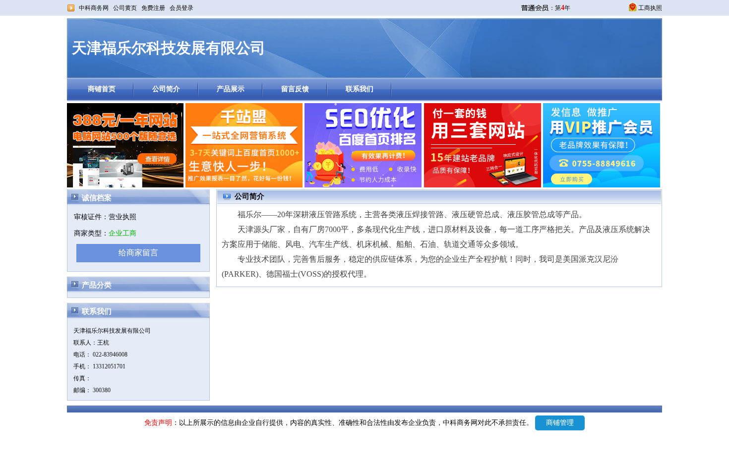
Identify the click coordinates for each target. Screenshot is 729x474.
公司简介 (166, 89)
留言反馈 (295, 89)
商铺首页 (102, 89)
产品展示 (230, 89)
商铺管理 (560, 422)
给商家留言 (138, 252)
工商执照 (650, 7)
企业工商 (122, 233)
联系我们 (359, 89)
